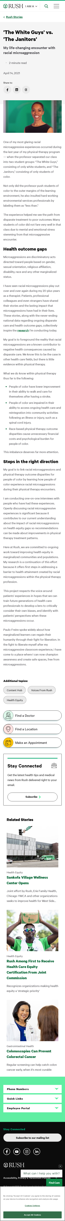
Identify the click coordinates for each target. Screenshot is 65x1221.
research (23, 330)
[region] (32, 1203)
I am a (29, 6)
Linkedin (36, 1151)
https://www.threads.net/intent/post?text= (26, 90)
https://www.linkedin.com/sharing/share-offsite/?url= (17, 90)
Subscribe (31, 796)
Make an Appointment (31, 742)
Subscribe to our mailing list (32, 1137)
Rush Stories (14, 17)
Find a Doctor (25, 715)
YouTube (16, 1151)
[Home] (14, 1166)
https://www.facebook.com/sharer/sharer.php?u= (7, 90)
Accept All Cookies (32, 1214)
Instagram (26, 1151)
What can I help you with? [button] (41, 1173)
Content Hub (14, 690)
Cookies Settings (32, 1205)
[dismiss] (60, 1166)
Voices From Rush (41, 690)
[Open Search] (46, 6)
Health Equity (15, 700)
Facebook (6, 1151)
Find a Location (26, 729)
